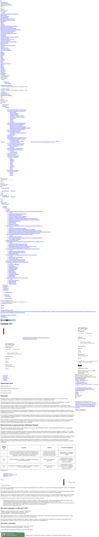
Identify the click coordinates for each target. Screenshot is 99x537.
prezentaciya (6, 473)
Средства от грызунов (14, 280)
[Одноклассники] (3, 320)
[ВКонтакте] (1, 320)
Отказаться (82, 409)
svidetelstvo (5, 476)
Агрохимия (3, 316)
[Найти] (2, 8)
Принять (77, 409)
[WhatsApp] (11, 320)
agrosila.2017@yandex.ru (6, 4)
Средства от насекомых (14, 264)
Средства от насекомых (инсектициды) (18, 213)
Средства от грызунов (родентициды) (17, 228)
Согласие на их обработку (89, 405)
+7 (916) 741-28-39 (5, 75)
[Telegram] (14, 320)
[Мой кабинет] (1, 189)
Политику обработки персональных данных (85, 403)
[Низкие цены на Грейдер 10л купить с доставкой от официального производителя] (38, 338)
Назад (8, 208)
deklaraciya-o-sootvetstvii (8, 474)
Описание (5, 375)
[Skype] (12, 320)
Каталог (8, 210)
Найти (77, 392)
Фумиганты (38, 311)
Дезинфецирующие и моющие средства (18, 244)
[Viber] (9, 320)
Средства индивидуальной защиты (17, 251)
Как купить (5, 378)
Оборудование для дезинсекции (16, 257)
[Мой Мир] (5, 320)
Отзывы (5, 376)
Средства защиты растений (15, 236)
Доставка (5, 380)
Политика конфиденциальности (84, 387)
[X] (7, 320)
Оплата (5, 379)
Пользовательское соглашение (82, 389)
